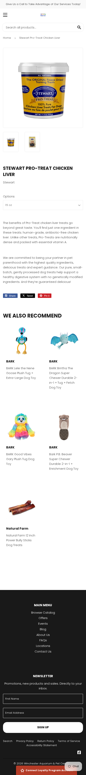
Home (7, 38)
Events (43, 623)
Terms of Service (69, 741)
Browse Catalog (43, 612)
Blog (43, 629)
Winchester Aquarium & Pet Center (46, 763)
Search (7, 741)
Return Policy (45, 741)
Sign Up (43, 727)
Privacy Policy (25, 741)
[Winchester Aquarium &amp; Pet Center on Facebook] (79, 753)
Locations (43, 646)
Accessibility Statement (41, 745)
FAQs (43, 640)
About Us (43, 635)
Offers (43, 618)
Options (9, 196)
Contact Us (43, 651)
